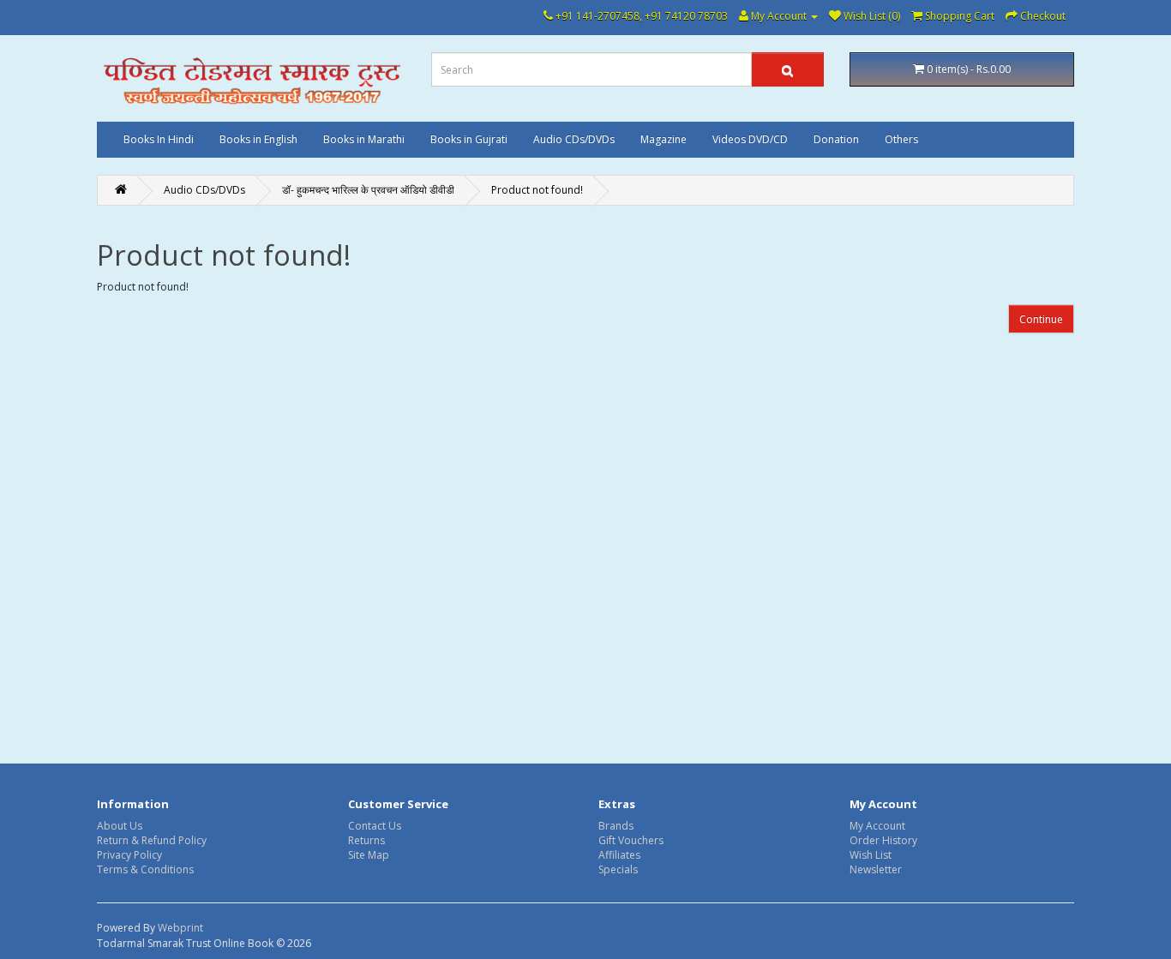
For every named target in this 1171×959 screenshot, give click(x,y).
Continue (1041, 319)
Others (901, 139)
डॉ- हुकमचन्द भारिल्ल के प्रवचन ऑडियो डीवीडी (368, 190)
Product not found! (537, 190)
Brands (616, 825)
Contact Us (374, 825)
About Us (119, 825)
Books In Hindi (158, 139)
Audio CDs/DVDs (574, 139)
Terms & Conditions (145, 869)
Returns (366, 840)
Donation (836, 139)
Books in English (258, 139)
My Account (877, 825)
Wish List (871, 855)
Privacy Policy (129, 855)
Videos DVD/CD (750, 139)
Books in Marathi (364, 139)
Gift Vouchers (631, 840)
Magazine (663, 139)
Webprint (180, 927)
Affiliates (619, 855)
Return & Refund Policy (152, 840)
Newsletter (876, 869)
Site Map (368, 855)
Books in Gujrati (468, 139)
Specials (618, 869)
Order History (883, 840)
